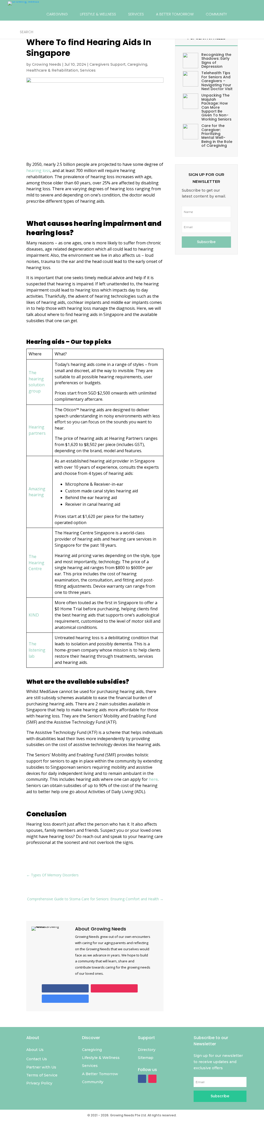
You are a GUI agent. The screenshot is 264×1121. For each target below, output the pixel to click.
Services (88, 70)
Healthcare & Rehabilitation (52, 70)
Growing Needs (46, 64)
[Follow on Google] (65, 999)
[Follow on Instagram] (114, 988)
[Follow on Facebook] (65, 988)
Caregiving (137, 64)
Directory (54, 31)
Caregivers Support (107, 64)
